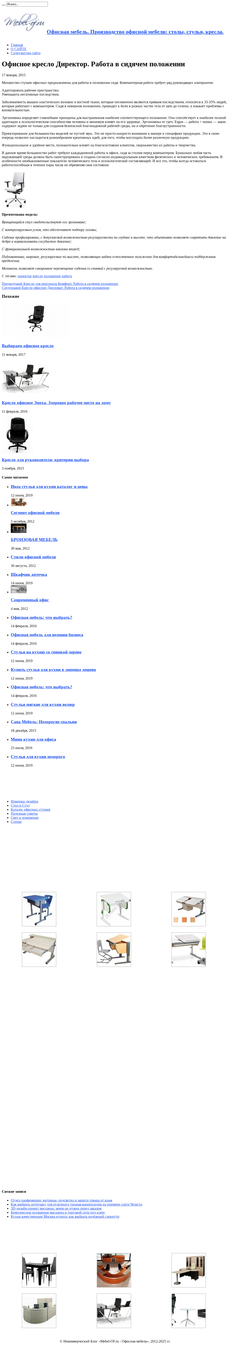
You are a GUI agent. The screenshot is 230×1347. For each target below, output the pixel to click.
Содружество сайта (25, 53)
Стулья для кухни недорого (38, 756)
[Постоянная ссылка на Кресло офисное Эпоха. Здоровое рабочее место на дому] (25, 395)
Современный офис (30, 599)
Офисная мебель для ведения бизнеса (47, 634)
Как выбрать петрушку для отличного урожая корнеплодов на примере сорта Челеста (76, 1204)
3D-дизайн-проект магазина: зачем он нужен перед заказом (56, 1208)
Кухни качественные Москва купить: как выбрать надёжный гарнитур (65, 1216)
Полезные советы (24, 813)
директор (25, 276)
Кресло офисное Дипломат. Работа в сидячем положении (55, 288)
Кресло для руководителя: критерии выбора (45, 459)
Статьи (16, 821)
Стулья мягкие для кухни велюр (43, 704)
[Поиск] (3, 5)
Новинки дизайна (24, 801)
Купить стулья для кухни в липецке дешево (53, 669)
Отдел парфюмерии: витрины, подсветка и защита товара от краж (61, 1200)
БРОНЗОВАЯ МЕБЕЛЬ (34, 539)
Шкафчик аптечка (29, 574)
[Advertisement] (35, 783)
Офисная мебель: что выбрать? (41, 617)
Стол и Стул (20, 805)
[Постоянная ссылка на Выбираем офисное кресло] (35, 338)
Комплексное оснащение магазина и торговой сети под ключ (58, 1212)
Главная (17, 45)
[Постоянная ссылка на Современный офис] (19, 592)
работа (67, 276)
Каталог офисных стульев (30, 809)
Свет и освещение (25, 817)
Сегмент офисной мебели (35, 512)
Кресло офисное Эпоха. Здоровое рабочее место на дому (56, 402)
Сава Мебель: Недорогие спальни (44, 721)
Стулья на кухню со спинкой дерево (46, 652)
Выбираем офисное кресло (28, 345)
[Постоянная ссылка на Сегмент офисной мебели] (19, 505)
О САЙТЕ (19, 49)
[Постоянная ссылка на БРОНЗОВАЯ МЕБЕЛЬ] (19, 532)
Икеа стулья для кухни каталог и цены (49, 486)
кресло (38, 276)
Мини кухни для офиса (33, 739)
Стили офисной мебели (33, 557)
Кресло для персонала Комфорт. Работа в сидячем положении (60, 284)
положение (52, 276)
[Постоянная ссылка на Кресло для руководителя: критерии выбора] (18, 452)
